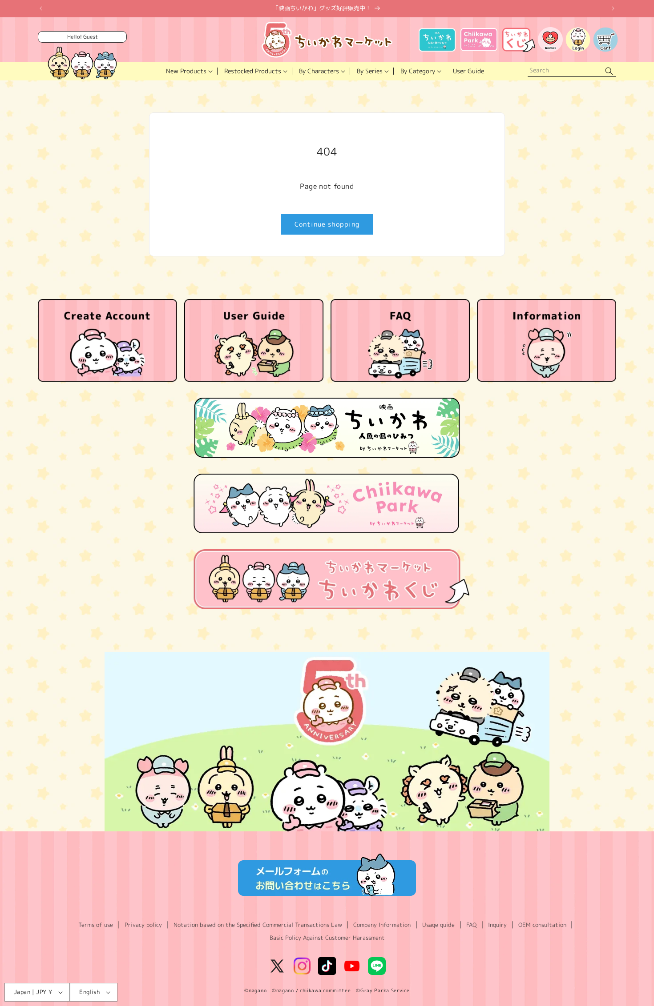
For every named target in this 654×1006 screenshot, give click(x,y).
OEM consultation (542, 925)
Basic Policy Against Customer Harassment (327, 938)
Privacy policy (143, 925)
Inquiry (497, 925)
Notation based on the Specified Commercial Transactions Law (258, 925)
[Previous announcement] (41, 8)
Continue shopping (327, 224)
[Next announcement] (613, 8)
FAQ (471, 925)
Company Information (382, 925)
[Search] (609, 71)
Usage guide (438, 925)
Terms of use (95, 925)
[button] (188, 71)
